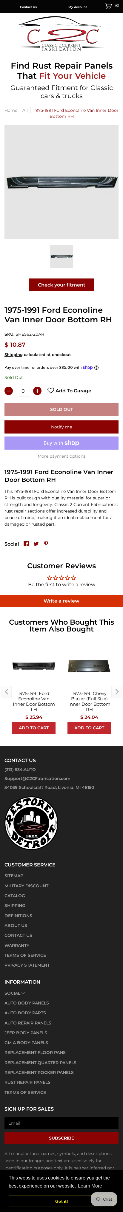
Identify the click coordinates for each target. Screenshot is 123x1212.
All (25, 110)
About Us (15, 925)
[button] (112, 5)
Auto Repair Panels (27, 1023)
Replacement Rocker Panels (39, 1072)
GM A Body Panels (26, 1042)
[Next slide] (116, 692)
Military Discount (26, 886)
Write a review (61, 601)
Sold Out (61, 409)
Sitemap (13, 875)
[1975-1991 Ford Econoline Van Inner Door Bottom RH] (61, 256)
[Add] (37, 391)
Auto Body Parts (25, 1013)
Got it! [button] (61, 1201)
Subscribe (61, 1138)
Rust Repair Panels (27, 1082)
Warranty (16, 945)
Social (12, 993)
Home (10, 110)
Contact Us (28, 7)
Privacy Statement (27, 965)
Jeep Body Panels (25, 1032)
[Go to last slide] (6, 692)
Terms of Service (25, 955)
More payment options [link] (61, 456)
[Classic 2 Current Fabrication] (61, 33)
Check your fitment (61, 285)
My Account (77, 7)
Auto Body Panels (26, 1003)
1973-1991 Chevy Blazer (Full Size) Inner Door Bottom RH (89, 701)
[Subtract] (8, 391)
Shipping (13, 354)
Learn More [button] (90, 1185)
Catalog (14, 895)
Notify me (61, 427)
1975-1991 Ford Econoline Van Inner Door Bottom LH (34, 701)
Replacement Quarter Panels (40, 1062)
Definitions (18, 915)
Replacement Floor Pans (35, 1052)
